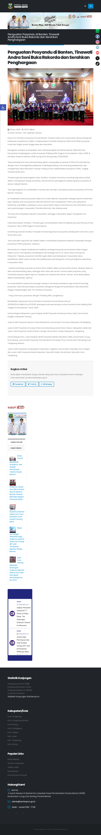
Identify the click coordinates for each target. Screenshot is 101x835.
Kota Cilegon (13, 732)
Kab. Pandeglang (15, 728)
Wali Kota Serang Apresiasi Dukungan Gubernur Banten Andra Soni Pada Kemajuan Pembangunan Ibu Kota (17, 569)
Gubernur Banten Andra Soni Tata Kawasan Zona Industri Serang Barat (17, 516)
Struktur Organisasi (16, 763)
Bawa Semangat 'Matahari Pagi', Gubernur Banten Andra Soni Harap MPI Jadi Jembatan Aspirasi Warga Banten (17, 540)
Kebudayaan (13, 771)
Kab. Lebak (12, 736)
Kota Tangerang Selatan (18, 720)
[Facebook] (23, 813)
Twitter (33, 384)
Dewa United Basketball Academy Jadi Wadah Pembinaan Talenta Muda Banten (16, 465)
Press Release (13, 759)
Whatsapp (47, 384)
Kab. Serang (13, 744)
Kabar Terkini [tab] (16, 448)
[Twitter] (16, 813)
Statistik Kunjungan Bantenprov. (24, 696)
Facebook (18, 384)
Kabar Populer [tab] (16, 442)
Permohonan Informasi (17, 775)
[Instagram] (9, 813)
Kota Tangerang (15, 716)
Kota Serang (13, 724)
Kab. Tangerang (14, 740)
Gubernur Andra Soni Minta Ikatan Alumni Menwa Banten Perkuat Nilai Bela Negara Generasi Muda (17, 493)
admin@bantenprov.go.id (23, 801)
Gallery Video (13, 767)
